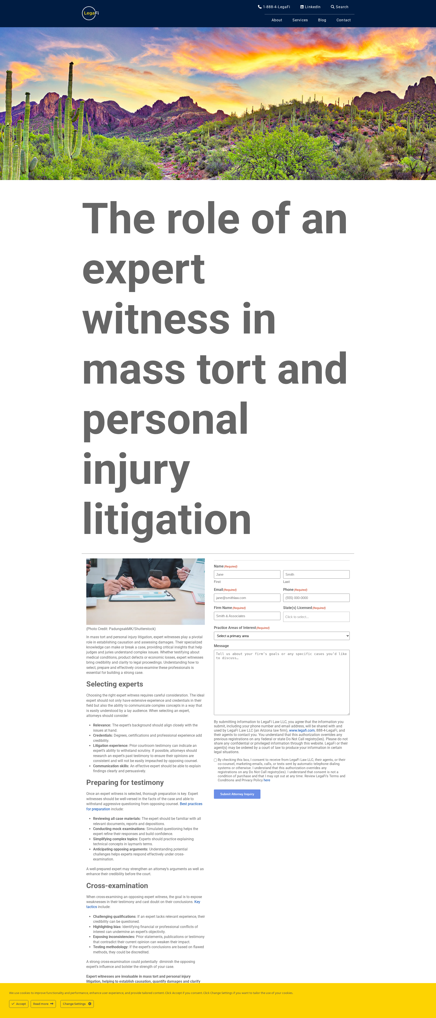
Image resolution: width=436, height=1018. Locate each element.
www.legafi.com (302, 730)
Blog (322, 20)
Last (286, 582)
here (267, 780)
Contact (344, 20)
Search (342, 7)
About (277, 20)
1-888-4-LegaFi (276, 7)
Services (300, 20)
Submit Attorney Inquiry (237, 794)
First (217, 582)
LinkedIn (312, 7)
